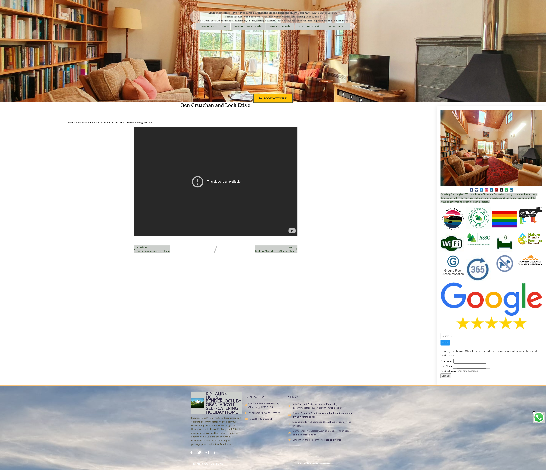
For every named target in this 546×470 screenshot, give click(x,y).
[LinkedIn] (491, 190)
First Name (446, 361)
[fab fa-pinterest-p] (214, 452)
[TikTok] (501, 190)
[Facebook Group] (476, 190)
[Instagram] (486, 190)
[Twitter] (481, 190)
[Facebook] (471, 190)
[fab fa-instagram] (207, 452)
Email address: (448, 371)
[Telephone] (506, 190)
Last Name (446, 366)
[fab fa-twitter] (199, 452)
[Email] (511, 190)
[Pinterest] (496, 190)
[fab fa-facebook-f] (191, 452)
